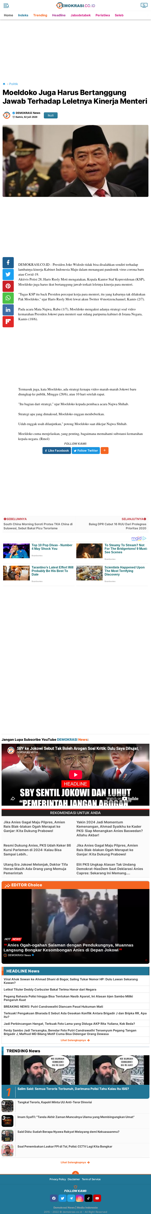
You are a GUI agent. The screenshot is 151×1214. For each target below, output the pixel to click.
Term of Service (91, 1179)
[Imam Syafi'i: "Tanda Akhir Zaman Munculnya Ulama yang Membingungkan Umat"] (7, 1121)
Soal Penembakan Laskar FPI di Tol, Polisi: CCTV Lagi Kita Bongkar (64, 1146)
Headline (59, 15)
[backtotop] (75, 1174)
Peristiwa (103, 15)
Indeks (23, 15)
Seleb (119, 15)
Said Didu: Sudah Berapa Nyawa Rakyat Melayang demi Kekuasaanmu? (68, 1132)
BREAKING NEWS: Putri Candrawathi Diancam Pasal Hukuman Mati (53, 1006)
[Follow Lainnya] (105, 450)
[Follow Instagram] (80, 1198)
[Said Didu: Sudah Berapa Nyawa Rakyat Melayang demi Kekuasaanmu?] (7, 1135)
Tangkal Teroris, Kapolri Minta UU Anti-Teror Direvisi (54, 1102)
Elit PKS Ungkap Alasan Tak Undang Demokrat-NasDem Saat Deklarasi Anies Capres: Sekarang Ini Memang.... (109, 869)
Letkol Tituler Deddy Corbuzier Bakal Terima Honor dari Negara (50, 989)
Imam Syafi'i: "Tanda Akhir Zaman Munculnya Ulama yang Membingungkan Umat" (75, 1117)
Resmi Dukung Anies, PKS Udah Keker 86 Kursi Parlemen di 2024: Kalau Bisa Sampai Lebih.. (37, 849)
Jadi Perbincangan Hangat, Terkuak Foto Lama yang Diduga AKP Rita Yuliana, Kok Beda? (69, 1024)
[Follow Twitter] (62, 1198)
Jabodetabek (81, 15)
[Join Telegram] (71, 1198)
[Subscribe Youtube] (97, 1198)
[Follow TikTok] (88, 1198)
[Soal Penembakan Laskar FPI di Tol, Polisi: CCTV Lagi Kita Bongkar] (7, 1150)
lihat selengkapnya (74, 1040)
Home (8, 15)
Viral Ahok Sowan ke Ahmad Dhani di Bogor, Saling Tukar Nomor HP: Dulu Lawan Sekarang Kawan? (71, 981)
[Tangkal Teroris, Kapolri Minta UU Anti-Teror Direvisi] (7, 1106)
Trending (40, 15)
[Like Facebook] (54, 1198)
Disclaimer (74, 1179)
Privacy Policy (58, 1179)
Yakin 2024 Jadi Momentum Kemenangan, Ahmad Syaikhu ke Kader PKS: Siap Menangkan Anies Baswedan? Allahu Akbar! (109, 828)
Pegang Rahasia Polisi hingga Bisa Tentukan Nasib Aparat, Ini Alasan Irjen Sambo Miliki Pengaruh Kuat (68, 998)
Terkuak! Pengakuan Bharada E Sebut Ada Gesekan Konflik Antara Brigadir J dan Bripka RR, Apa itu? (75, 1015)
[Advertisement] (76, 47)
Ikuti (51, 115)
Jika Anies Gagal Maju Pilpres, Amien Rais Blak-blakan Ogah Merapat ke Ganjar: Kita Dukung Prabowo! (34, 826)
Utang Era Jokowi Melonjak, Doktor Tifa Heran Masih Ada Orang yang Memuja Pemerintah (36, 869)
